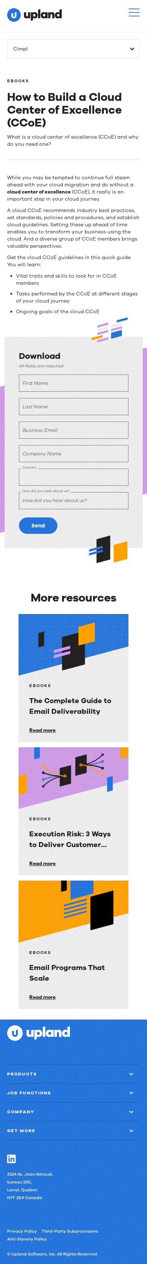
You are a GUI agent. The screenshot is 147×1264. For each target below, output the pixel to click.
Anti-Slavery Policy (27, 1239)
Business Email (40, 430)
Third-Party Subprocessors (69, 1231)
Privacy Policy (22, 1231)
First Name (35, 383)
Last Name (35, 406)
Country (29, 467)
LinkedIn (11, 1159)
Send (38, 525)
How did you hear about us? (45, 491)
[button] (134, 12)
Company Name (41, 453)
